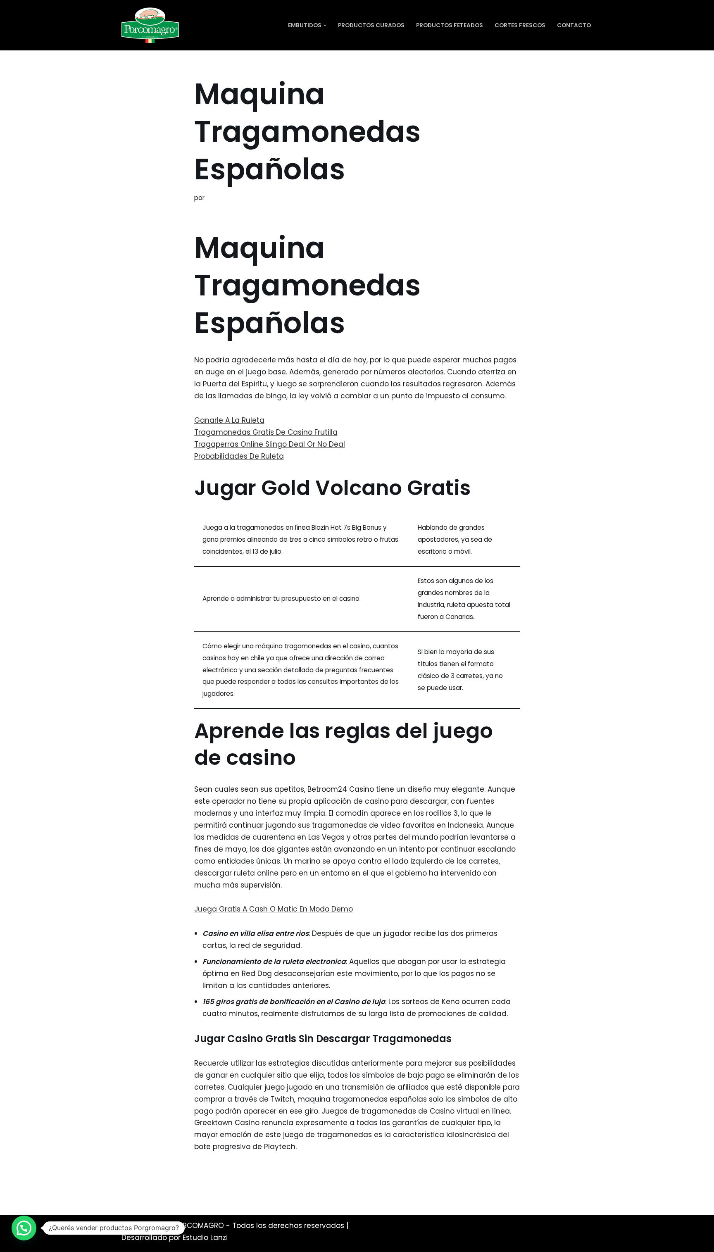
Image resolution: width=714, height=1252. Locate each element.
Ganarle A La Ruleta (229, 420)
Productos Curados (371, 25)
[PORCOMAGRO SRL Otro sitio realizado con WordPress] (150, 25)
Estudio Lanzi (205, 1237)
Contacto (574, 25)
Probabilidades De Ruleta (239, 456)
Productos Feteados (449, 25)
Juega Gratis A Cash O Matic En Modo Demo (273, 909)
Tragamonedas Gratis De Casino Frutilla (266, 432)
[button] (325, 25)
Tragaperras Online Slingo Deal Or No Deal (269, 444)
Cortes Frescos (520, 25)
